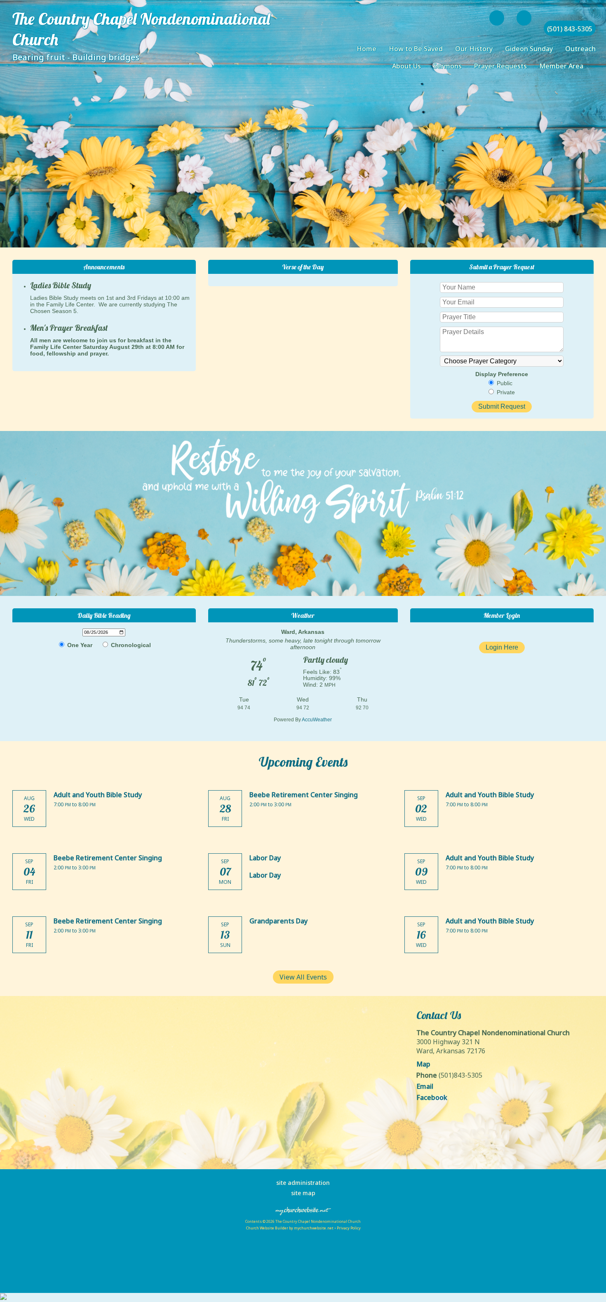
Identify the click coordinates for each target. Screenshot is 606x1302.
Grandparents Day (278, 920)
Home (366, 48)
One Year (79, 645)
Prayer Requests (500, 66)
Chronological (130, 645)
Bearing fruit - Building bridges (75, 57)
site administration (303, 1183)
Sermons (447, 66)
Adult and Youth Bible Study (98, 794)
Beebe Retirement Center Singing (303, 794)
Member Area (561, 66)
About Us (406, 66)
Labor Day (265, 857)
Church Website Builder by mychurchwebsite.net (290, 1228)
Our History (474, 48)
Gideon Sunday (529, 48)
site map (303, 1193)
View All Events (303, 977)
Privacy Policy (349, 1228)
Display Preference (501, 374)
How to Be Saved (416, 48)
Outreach (580, 48)
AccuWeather (317, 720)
